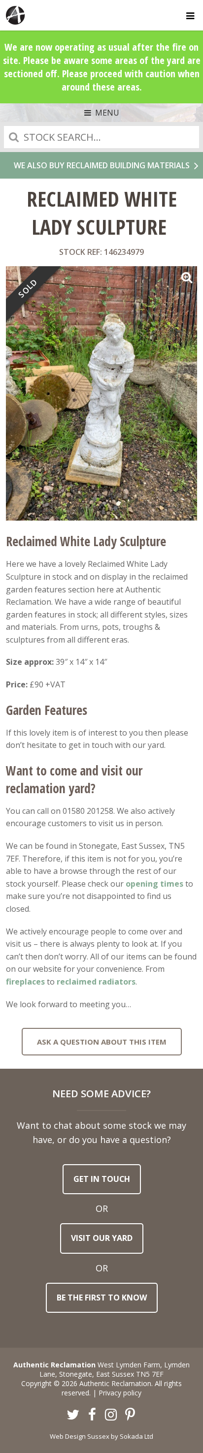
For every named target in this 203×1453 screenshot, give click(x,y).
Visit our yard (102, 1238)
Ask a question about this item (102, 1042)
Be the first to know (102, 1297)
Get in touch (101, 1179)
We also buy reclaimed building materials (102, 165)
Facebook (92, 1415)
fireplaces (25, 981)
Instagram (111, 1415)
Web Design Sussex (79, 1436)
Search (14, 137)
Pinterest (130, 1415)
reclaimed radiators (96, 981)
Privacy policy (120, 1392)
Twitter (73, 1415)
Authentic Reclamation (16, 15)
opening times (154, 883)
